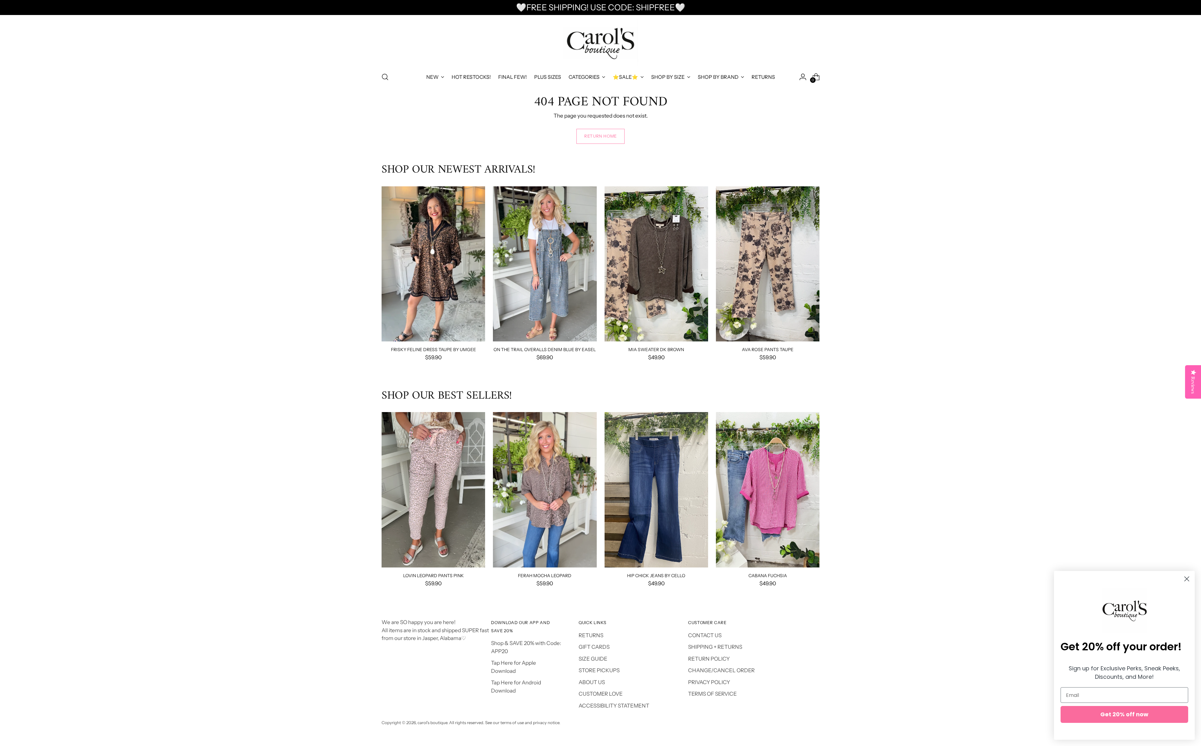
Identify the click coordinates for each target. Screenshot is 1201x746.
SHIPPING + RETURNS (715, 647)
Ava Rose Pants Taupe (767, 349)
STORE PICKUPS (599, 670)
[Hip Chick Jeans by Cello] (656, 489)
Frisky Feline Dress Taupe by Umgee (433, 349)
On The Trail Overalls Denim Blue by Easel (545, 349)
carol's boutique (432, 722)
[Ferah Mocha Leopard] (544, 489)
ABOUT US (592, 682)
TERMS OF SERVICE (712, 694)
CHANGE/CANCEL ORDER (721, 670)
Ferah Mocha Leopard (544, 575)
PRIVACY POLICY (709, 682)
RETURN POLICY (709, 659)
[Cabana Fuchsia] (767, 489)
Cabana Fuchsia (767, 575)
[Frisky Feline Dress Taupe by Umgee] (433, 264)
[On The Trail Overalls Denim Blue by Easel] (544, 264)
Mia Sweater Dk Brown (656, 349)
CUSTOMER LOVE (601, 694)
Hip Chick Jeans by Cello (656, 575)
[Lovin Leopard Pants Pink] (433, 489)
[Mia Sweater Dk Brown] (656, 264)
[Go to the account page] (803, 77)
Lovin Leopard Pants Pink (433, 575)
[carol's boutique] (600, 43)
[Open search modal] (385, 77)
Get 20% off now (1124, 714)
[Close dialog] (1186, 578)
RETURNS (591, 635)
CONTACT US (705, 635)
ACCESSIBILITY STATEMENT (614, 706)
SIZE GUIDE (593, 659)
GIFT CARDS (594, 647)
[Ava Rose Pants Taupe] (767, 264)
